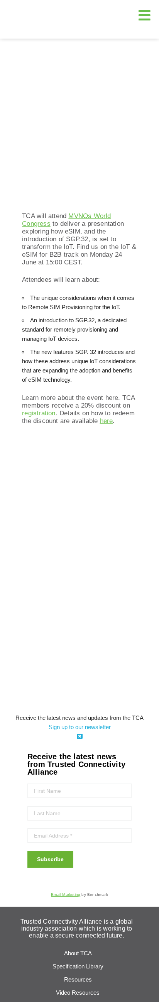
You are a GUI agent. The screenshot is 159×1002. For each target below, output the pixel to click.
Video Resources (78, 992)
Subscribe (50, 859)
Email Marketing (65, 894)
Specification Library (77, 966)
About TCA (78, 953)
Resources (78, 979)
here (106, 421)
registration (38, 413)
